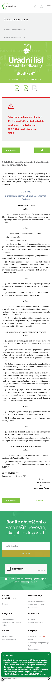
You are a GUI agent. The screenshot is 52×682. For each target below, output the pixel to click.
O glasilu (5, 604)
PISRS (11, 133)
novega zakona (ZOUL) (25, 660)
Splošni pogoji (33, 649)
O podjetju (32, 636)
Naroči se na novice (9, 639)
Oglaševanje (32, 646)
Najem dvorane (33, 608)
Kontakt (31, 639)
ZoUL (23, 121)
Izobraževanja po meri (36, 605)
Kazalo (12, 150)
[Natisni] (42, 150)
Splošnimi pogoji (29, 578)
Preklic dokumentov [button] (13, 37)
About (40, 636)
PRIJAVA (26, 553)
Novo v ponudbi (8, 619)
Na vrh (39, 500)
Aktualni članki (7, 636)
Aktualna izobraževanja (36, 601)
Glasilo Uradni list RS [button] (13, 29)
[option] (26, 73)
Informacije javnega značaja (38, 643)
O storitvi (31, 619)
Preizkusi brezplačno (36, 622)
